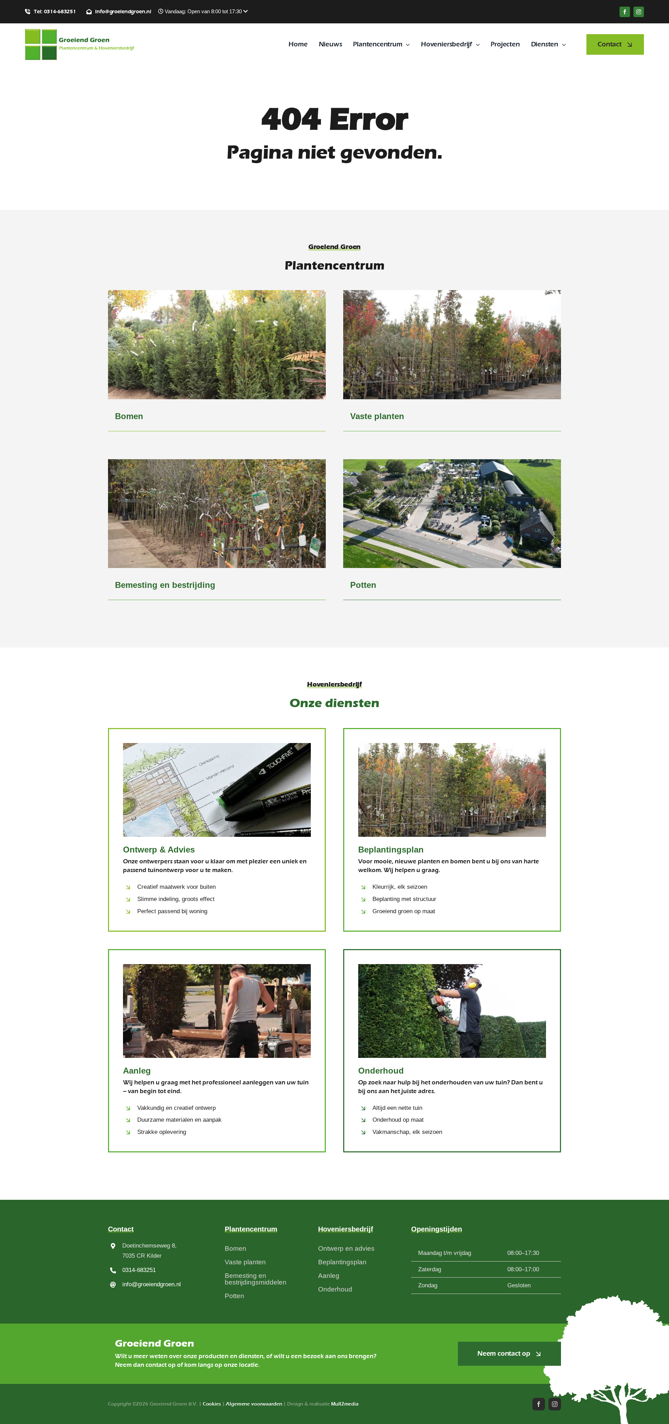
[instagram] (638, 12)
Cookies (212, 1404)
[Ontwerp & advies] (217, 830)
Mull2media (345, 1404)
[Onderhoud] (452, 1051)
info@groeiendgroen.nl (151, 1284)
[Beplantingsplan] (452, 830)
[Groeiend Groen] (79, 32)
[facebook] (625, 12)
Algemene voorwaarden (254, 1404)
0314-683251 (139, 1270)
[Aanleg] (217, 1051)
